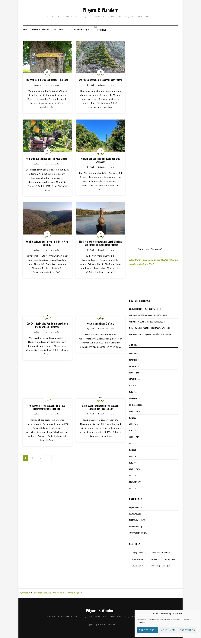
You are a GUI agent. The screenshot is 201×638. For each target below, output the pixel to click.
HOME (25, 29)
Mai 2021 (132, 636)
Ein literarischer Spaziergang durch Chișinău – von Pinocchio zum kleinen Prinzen (100, 243)
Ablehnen (168, 630)
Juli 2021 (132, 630)
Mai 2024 (132, 572)
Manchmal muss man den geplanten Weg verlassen (100, 160)
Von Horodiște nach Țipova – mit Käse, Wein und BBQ (47, 243)
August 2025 (134, 559)
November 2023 (135, 585)
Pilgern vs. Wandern (40, 29)
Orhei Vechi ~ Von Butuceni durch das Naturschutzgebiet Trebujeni (47, 407)
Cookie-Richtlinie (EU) (80, 29)
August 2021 (134, 623)
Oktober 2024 (134, 565)
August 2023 (134, 598)
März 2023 (133, 617)
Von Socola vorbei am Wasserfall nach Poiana (100, 80)
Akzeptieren (148, 630)
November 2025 (135, 546)
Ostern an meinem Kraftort (100, 323)
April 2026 (133, 540)
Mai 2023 (132, 604)
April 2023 (133, 610)
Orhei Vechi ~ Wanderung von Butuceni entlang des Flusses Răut (100, 407)
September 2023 (135, 591)
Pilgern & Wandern (101, 10)
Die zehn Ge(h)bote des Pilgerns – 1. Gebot (47, 80)
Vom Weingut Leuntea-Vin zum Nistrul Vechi (47, 158)
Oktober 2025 (134, 553)
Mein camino (59, 29)
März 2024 (133, 578)
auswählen (187, 630)
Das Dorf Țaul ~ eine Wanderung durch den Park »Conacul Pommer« (47, 325)
